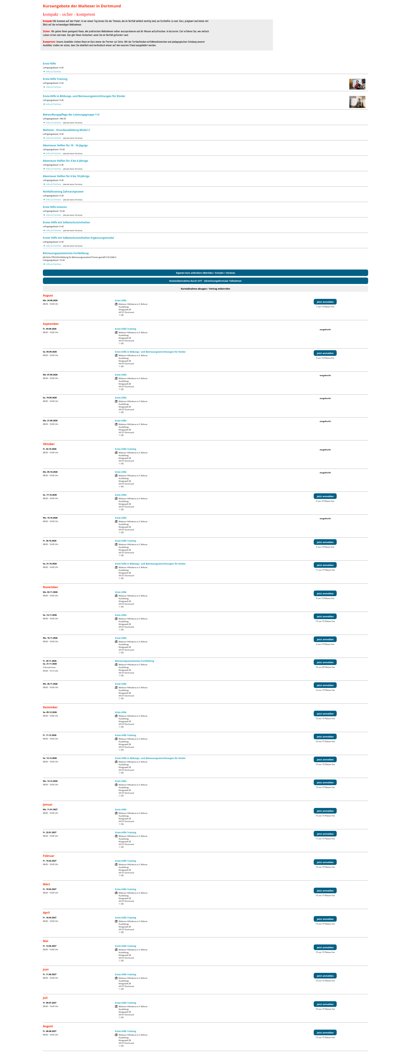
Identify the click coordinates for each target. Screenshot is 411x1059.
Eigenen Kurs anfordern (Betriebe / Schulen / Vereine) (205, 272)
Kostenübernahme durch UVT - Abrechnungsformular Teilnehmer (205, 280)
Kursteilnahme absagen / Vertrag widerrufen (205, 288)
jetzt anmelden (325, 301)
